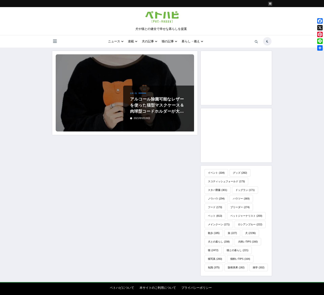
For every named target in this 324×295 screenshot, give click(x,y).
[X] (320, 27)
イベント (216, 172)
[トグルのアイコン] (54, 41)
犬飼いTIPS (248, 241)
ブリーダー (240, 207)
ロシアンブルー (250, 224)
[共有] (320, 48)
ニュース (114, 41)
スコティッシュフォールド (226, 181)
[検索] (256, 42)
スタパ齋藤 (217, 190)
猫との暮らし (237, 250)
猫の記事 (168, 41)
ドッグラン (245, 190)
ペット (215, 215)
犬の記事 (148, 41)
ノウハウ (216, 198)
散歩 (214, 233)
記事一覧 (133, 93)
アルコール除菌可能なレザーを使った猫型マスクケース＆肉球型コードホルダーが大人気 (157, 105)
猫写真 (215, 258)
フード (215, 207)
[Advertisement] (236, 78)
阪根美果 (236, 267)
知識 (214, 267)
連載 (131, 41)
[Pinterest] (320, 34)
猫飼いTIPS (240, 258)
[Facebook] (320, 21)
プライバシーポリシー (196, 287)
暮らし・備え (191, 41)
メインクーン (219, 224)
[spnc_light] (267, 41)
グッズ (240, 172)
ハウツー (241, 198)
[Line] (320, 41)
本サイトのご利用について (158, 287)
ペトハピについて (122, 287)
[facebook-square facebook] (270, 4)
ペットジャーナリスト (246, 215)
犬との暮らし (219, 241)
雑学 (258, 267)
